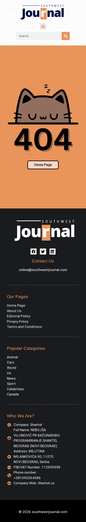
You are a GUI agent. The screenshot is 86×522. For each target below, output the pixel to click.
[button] (43, 26)
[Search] (66, 36)
